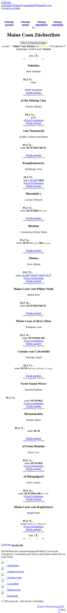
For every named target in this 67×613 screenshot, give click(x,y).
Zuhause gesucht (15, 571)
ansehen (9, 24)
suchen (25, 24)
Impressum (12, 596)
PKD (33, 275)
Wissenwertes (14, 589)
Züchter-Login (14, 577)
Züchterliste (13, 565)
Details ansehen (33, 92)
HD (41, 275)
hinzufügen (42, 24)
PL (47, 275)
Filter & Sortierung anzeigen (33, 43)
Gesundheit (13, 583)
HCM (32, 180)
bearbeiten (57, 24)
